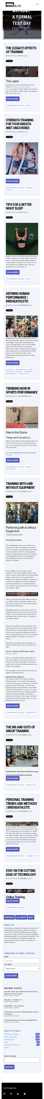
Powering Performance (12, 1045)
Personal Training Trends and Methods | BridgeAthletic (21, 803)
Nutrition (10, 369)
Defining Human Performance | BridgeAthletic (17, 297)
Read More (12, 99)
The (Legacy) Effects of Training (21, 50)
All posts (21, 917)
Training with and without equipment (20, 486)
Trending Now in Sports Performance (21, 390)
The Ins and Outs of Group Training (20, 729)
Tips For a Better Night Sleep (18, 206)
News (28, 105)
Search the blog (10, 1056)
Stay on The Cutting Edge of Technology (21, 873)
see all (6, 1047)
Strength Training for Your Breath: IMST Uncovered (19, 124)
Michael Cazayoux (11, 653)
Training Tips (24, 374)
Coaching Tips (31, 712)
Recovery (29, 188)
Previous (9, 917)
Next (31, 917)
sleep (28, 279)
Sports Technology (14, 372)
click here (9, 455)
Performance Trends (15, 105)
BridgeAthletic (13, 56)
